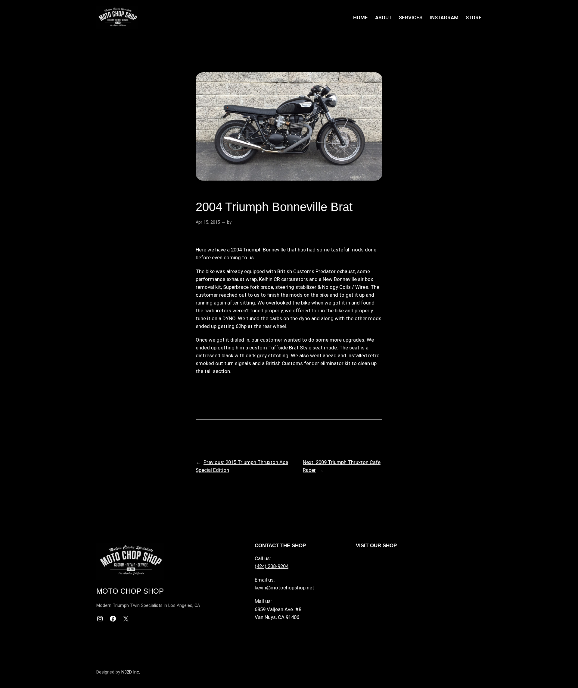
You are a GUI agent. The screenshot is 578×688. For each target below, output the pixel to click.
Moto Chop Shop (130, 591)
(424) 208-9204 (271, 566)
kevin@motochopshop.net (284, 588)
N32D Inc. (130, 672)
